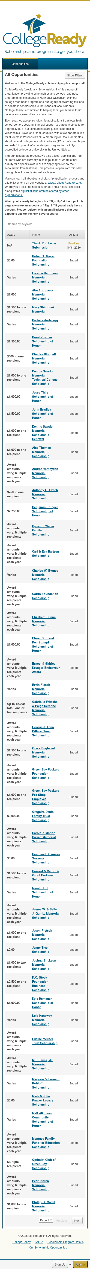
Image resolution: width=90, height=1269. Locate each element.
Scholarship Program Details (66, 1242)
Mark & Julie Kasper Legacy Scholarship (42, 1100)
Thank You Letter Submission (44, 245)
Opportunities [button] (20, 64)
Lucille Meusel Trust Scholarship (44, 1041)
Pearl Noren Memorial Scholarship (40, 1185)
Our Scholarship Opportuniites (48, 1247)
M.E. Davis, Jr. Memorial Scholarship (42, 1064)
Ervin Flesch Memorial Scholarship (41, 688)
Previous (61, 1220)
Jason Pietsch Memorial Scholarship (42, 934)
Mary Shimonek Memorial (43, 309)
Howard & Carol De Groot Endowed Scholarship (45, 875)
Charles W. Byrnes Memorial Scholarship (45, 574)
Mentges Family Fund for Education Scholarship (46, 1142)
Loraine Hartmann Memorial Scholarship (45, 277)
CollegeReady (21, 1242)
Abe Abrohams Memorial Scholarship (42, 294)
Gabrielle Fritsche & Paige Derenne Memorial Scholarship (44, 707)
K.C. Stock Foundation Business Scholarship (40, 983)
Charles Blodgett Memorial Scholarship (44, 358)
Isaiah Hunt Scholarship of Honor (42, 892)
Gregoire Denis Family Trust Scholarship (43, 815)
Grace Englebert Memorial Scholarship (43, 752)
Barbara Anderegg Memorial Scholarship (45, 324)
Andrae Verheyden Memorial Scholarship (45, 472)
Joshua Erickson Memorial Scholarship (44, 964)
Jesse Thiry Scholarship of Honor (42, 396)
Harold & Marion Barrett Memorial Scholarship (44, 837)
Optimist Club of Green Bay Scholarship (44, 1163)
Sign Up (60, 1264)
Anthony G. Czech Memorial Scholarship (45, 494)
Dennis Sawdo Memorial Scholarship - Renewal (42, 432)
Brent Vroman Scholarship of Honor (42, 341)
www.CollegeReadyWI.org (64, 182)
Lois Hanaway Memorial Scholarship (42, 1019)
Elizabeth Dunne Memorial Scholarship (44, 621)
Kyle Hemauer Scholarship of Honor (42, 1002)
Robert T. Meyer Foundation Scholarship (43, 260)
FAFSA (39, 1242)
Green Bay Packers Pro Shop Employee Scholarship (45, 796)
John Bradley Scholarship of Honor (42, 413)
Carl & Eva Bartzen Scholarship (45, 553)
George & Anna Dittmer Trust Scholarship (43, 731)
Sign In (80, 1264)
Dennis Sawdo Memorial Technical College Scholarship (44, 377)
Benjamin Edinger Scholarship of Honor (45, 511)
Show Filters (75, 75)
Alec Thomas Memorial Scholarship (41, 451)
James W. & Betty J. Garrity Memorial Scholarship (46, 913)
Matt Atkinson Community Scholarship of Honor (42, 1119)
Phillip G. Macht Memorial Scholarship (43, 1206)
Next (77, 1220)
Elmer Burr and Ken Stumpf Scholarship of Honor (43, 644)
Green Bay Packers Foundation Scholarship (45, 773)
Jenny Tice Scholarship (40, 949)
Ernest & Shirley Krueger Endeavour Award (46, 667)
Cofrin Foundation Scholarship (45, 595)
